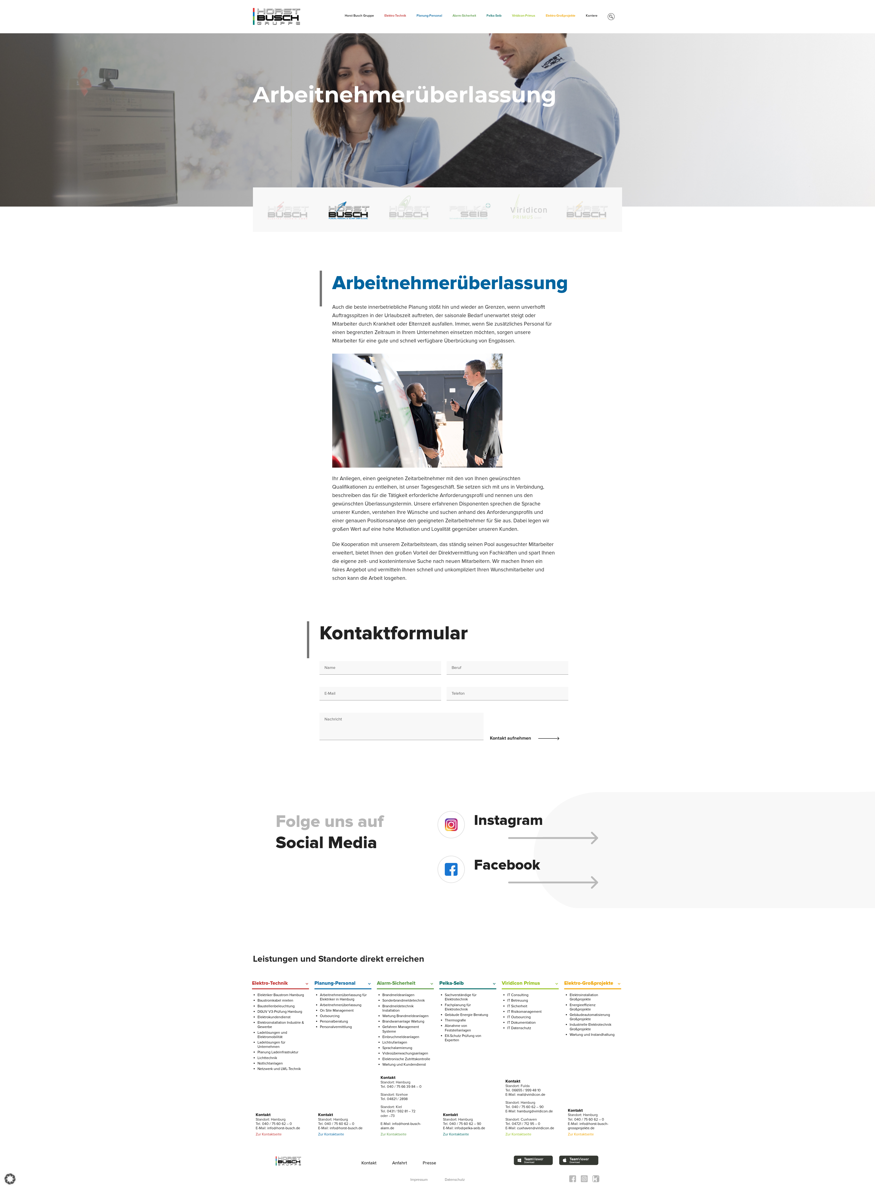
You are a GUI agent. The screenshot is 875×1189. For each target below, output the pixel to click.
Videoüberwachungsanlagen (405, 1053)
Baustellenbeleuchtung (276, 1006)
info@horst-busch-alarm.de (401, 1126)
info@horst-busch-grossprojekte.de (588, 1126)
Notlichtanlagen (270, 1063)
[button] (10, 1179)
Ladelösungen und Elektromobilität (272, 1034)
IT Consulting (517, 995)
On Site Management (337, 1010)
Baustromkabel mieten (275, 1000)
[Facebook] (536, 882)
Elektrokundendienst (274, 1017)
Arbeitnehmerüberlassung (340, 1005)
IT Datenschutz (519, 1028)
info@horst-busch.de (283, 1128)
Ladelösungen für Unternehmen (271, 1044)
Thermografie (455, 1020)
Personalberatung (334, 1021)
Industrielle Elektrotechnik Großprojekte (590, 1026)
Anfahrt (399, 1163)
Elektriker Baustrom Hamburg (280, 995)
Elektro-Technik (395, 15)
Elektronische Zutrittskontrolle (406, 1059)
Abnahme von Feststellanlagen (458, 1027)
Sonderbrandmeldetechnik (403, 1000)
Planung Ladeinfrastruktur (277, 1052)
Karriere (591, 15)
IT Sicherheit (517, 1006)
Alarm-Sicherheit (464, 15)
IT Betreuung (517, 1000)
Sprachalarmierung (397, 1048)
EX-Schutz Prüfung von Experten (463, 1038)
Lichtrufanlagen (394, 1042)
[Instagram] (536, 837)
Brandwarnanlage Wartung (403, 1021)
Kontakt (368, 1163)
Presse (429, 1163)
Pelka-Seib (494, 15)
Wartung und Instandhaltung (592, 1034)
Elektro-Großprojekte (560, 15)
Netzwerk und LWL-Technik (279, 1069)
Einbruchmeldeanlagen (400, 1037)
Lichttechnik (267, 1058)
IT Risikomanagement (524, 1011)
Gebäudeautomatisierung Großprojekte (590, 1017)
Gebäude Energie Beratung (466, 1015)
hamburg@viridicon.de (535, 1111)
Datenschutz (455, 1179)
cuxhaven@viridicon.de (535, 1128)
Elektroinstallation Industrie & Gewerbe (280, 1024)
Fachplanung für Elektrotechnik (458, 1007)
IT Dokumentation (521, 1022)
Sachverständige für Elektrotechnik (460, 997)
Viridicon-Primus (523, 15)
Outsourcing (330, 1016)
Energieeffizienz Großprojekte (583, 1007)
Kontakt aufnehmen (511, 738)
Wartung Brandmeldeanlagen (405, 1016)
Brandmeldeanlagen (398, 995)
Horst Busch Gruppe (359, 15)
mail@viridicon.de (531, 1094)
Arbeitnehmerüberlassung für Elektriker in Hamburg (343, 997)
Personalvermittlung (336, 1027)
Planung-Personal (429, 15)
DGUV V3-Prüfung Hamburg (279, 1011)
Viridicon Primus (521, 983)
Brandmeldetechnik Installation (398, 1008)
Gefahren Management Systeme (400, 1029)
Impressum (419, 1179)
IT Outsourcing (519, 1017)
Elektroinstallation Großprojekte (584, 997)
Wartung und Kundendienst (404, 1064)
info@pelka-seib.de (470, 1128)
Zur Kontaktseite (269, 1134)
